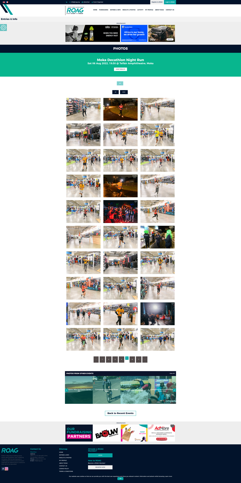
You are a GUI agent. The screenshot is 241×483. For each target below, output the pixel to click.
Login (100, 455)
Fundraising (103, 10)
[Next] (66, 390)
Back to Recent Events (121, 413)
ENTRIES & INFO (115, 10)
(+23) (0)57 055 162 (66, 1)
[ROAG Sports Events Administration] (75, 10)
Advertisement (120, 23)
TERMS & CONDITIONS (66, 471)
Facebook (3, 468)
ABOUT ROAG (159, 10)
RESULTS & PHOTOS (128, 10)
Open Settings (3, 27)
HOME (95, 10)
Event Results (120, 69)
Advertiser (87, 2)
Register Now (100, 467)
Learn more (168, 476)
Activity (140, 10)
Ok (120, 478)
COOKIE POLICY (64, 468)
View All (172, 373)
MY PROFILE (149, 10)
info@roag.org (75, 2)
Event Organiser (98, 2)
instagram (6, 468)
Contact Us (35, 449)
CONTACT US (170, 10)
